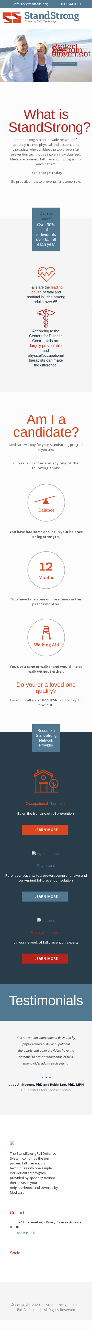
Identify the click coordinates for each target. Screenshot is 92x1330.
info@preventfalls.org (31, 4)
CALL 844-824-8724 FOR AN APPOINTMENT (65, 64)
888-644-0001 (71, 4)
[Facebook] (10, 1261)
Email (14, 700)
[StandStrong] (41, 18)
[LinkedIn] (17, 1261)
